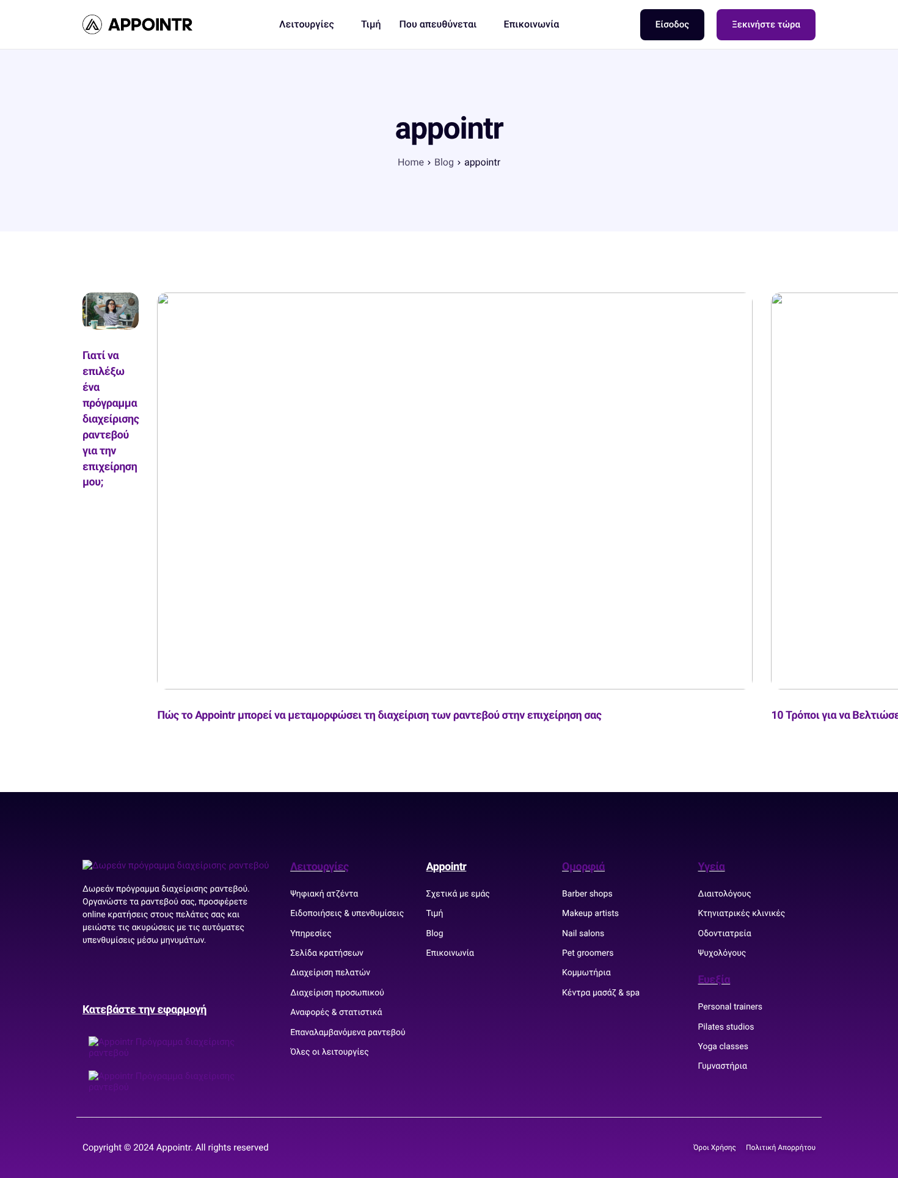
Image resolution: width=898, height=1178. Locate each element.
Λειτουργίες (306, 24)
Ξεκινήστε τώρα (766, 24)
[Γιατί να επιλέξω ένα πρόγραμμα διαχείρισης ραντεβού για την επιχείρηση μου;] (110, 310)
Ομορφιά (583, 866)
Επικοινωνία (531, 24)
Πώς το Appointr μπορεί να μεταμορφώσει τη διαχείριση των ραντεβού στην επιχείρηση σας (379, 715)
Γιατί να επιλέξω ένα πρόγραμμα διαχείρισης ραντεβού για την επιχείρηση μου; (110, 419)
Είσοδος (672, 24)
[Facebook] (97, 974)
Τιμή (371, 24)
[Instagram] (134, 974)
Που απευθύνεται (437, 24)
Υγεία (711, 866)
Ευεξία (714, 979)
